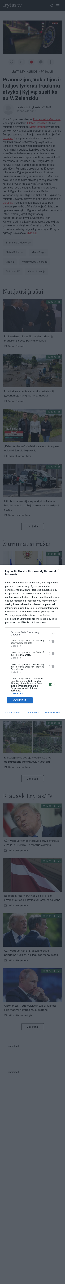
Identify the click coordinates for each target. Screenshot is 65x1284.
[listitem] (32, 633)
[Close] (58, 571)
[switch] (51, 641)
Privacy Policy (52, 712)
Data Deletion (12, 712)
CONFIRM (19, 700)
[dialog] (32, 642)
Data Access (32, 712)
